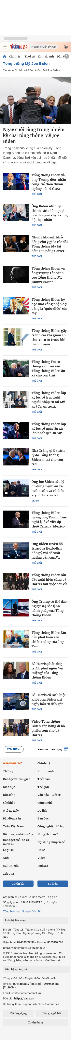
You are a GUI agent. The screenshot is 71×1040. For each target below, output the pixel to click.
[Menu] (5, 46)
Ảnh (6, 858)
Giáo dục (9, 787)
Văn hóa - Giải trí (49, 795)
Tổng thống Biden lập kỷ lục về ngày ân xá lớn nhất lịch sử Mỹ (49, 428)
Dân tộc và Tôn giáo (16, 779)
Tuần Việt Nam (13, 826)
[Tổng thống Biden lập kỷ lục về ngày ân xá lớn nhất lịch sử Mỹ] (16, 430)
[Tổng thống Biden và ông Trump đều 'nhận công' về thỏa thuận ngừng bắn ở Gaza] (16, 181)
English (8, 850)
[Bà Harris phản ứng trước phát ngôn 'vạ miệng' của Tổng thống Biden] (16, 670)
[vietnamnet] (18, 48)
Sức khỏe (9, 803)
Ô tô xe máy (11, 810)
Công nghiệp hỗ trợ (50, 826)
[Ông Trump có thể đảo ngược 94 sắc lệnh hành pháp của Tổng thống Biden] (16, 607)
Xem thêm (13, 749)
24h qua (8, 873)
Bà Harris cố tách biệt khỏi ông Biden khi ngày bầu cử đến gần (49, 699)
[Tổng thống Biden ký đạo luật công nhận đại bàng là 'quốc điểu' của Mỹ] (16, 305)
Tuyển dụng (35, 1022)
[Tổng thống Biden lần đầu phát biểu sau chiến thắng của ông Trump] (16, 638)
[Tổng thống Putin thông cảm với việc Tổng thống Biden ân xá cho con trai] (16, 368)
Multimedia (11, 866)
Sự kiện (53, 883)
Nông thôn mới (48, 834)
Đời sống (9, 795)
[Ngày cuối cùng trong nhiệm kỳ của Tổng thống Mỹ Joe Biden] (35, 100)
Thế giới (37, 194)
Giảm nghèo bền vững (18, 834)
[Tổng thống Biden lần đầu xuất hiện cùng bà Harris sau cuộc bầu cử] (16, 581)
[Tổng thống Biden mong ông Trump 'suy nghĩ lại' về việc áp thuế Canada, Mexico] (16, 519)
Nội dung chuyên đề (51, 842)
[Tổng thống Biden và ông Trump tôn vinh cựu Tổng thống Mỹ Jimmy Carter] (16, 274)
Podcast (42, 866)
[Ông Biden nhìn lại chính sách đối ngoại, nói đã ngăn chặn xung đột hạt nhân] (16, 212)
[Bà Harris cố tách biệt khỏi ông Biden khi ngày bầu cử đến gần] (16, 701)
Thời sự (29, 56)
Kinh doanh (46, 56)
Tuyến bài (18, 883)
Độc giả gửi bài (51, 1013)
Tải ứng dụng (18, 1013)
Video (35, 500)
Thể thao (43, 779)
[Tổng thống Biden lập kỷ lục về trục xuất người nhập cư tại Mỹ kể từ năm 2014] (16, 399)
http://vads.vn (24, 998)
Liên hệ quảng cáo (16, 969)
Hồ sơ (41, 850)
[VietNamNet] (4, 56)
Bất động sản (12, 818)
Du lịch (42, 810)
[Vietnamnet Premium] (13, 765)
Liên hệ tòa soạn (15, 920)
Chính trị (15, 56)
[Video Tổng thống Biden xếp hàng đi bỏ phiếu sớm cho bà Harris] (16, 727)
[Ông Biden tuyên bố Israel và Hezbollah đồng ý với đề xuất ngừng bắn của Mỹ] (16, 550)
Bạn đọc (43, 818)
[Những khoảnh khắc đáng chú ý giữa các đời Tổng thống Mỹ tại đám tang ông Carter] (16, 243)
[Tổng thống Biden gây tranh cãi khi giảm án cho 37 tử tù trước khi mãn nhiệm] (16, 336)
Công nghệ (44, 803)
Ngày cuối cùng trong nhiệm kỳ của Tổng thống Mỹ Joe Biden (33, 135)
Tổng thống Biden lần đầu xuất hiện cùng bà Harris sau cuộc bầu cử (49, 579)
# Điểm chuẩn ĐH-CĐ (43, 46)
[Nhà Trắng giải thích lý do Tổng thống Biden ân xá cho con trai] (16, 456)
